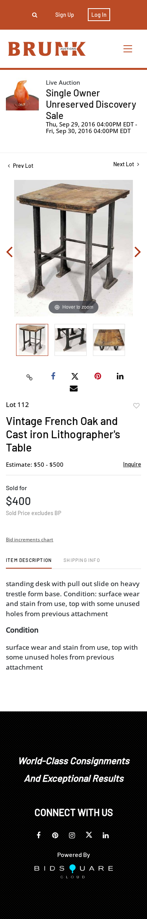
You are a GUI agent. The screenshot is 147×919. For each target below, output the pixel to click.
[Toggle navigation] (128, 48)
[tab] (29, 563)
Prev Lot (22, 165)
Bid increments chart (29, 539)
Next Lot (124, 164)
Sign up (64, 14)
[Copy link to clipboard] (29, 376)
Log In (99, 14)
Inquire (132, 463)
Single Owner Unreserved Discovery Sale (91, 104)
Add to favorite (136, 406)
